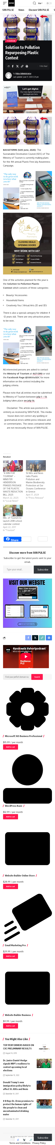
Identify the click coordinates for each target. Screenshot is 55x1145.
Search (37, 677)
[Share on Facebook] (13, 66)
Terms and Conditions (19, 1143)
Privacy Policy (39, 1143)
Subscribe (42, 569)
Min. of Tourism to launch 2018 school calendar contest (12, 520)
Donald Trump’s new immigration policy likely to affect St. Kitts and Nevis (17, 1085)
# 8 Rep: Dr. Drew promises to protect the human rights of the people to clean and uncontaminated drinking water (18, 1107)
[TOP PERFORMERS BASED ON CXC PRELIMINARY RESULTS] (44, 1048)
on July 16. (29, 400)
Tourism (11, 41)
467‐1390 (37, 373)
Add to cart (10, 747)
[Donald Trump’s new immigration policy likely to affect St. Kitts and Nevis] (44, 1085)
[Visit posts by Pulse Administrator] (8, 75)
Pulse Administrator (23, 73)
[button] (5, 3)
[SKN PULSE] (11, 3)
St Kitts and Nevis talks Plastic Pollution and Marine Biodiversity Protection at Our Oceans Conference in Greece (36, 482)
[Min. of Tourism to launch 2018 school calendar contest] (13, 510)
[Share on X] (17, 66)
